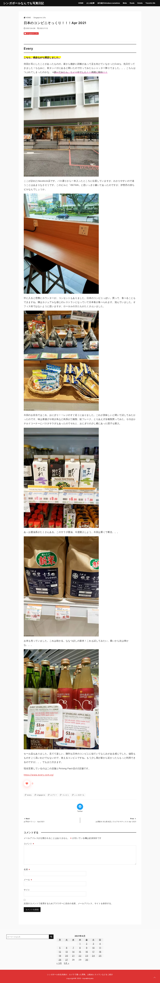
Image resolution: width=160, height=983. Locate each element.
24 (93, 955)
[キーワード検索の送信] (51, 936)
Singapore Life (32, 33)
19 (60, 955)
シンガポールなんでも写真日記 (23, 3)
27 (66, 959)
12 (60, 951)
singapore (41, 795)
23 (86, 955)
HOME (80, 3)
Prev (132, 819)
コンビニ (65, 795)
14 (73, 951)
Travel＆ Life (150, 3)
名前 (27, 869)
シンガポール (79, 795)
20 (66, 955)
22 (80, 955)
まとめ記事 (90, 3)
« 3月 (59, 963)
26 (60, 959)
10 (93, 947)
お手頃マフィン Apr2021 (34, 822)
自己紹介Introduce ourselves (109, 3)
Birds (125, 3)
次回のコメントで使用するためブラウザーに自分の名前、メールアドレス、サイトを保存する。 (68, 903)
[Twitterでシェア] (80, 807)
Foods (132, 3)
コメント (29, 843)
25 (100, 955)
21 (73, 955)
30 (86, 959)
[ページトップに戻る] (155, 977)
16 (87, 951)
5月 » (66, 963)
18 (100, 951)
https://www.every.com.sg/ (39, 775)
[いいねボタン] (27, 783)
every (29, 795)
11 (100, 947)
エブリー (53, 795)
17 (93, 951)
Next (28, 819)
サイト (27, 890)
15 (80, 951)
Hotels (139, 3)
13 (67, 951)
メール (28, 879)
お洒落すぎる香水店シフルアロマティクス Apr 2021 (116, 822)
